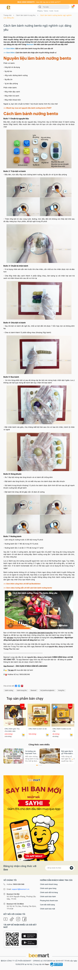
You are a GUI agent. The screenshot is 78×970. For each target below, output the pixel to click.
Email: (18, 889)
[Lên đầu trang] (74, 968)
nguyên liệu (31, 657)
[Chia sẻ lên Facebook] (16, 686)
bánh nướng (9, 690)
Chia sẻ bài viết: (8, 686)
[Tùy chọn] (71, 735)
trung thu (61, 690)
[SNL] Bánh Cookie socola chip (62, 730)
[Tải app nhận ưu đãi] (33, 818)
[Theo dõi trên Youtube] (5, 919)
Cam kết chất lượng (47, 905)
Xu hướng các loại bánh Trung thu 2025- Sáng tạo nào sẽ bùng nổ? (31, 752)
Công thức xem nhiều (39, 744)
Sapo (47, 964)
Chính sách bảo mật (47, 909)
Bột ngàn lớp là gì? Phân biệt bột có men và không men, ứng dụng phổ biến (67, 752)
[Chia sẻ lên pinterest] (22, 686)
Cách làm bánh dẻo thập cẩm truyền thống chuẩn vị (35, 53)
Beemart (33, 690)
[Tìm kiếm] (40, 6)
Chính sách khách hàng (48, 884)
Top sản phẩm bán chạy (24, 698)
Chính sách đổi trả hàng (49, 892)
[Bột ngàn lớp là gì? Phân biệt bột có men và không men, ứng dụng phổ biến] (50, 756)
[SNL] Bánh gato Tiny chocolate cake (12, 730)
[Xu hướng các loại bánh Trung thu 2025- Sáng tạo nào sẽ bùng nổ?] (13, 756)
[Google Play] (29, 942)
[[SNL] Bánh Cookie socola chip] (62, 715)
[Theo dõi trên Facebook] (24, 919)
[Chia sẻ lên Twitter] (19, 686)
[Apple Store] (29, 935)
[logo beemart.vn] (39, 955)
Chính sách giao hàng (48, 888)
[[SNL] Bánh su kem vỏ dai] (39, 715)
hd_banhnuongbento (47, 690)
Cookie (51, 11)
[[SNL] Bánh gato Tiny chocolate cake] (15, 715)
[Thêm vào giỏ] (23, 735)
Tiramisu (46, 11)
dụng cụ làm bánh (44, 657)
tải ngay (10, 638)
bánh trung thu (22, 690)
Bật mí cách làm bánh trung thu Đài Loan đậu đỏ (34, 48)
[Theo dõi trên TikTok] (12, 919)
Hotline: (15, 884)
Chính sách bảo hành (48, 896)
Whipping (40, 11)
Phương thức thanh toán (49, 901)
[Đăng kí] (71, 868)
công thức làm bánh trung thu (41, 633)
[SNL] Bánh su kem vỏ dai (38, 729)
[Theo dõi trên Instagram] (18, 919)
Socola (56, 11)
